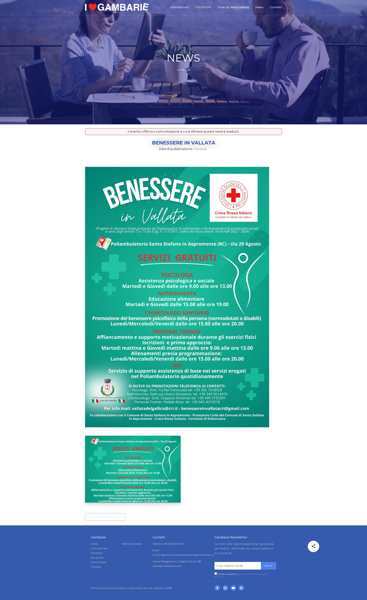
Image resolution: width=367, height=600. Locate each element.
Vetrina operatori (132, 543)
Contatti (276, 7)
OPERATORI (203, 7)
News (259, 7)
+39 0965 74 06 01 (173, 543)
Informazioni (179, 7)
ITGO (169, 588)
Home (162, 116)
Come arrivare (99, 548)
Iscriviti (268, 565)
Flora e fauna (98, 562)
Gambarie (96, 553)
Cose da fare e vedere (233, 7)
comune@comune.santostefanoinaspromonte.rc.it (183, 555)
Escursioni (97, 557)
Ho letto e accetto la (241, 575)
